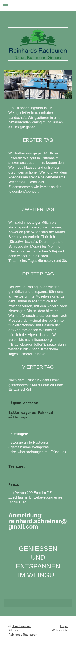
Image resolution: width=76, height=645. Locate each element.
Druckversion (21, 626)
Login (64, 626)
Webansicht (60, 630)
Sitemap (13, 630)
